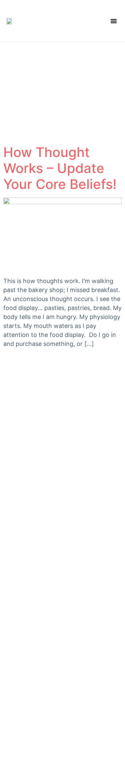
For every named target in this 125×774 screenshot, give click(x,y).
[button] (114, 21)
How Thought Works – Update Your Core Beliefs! (60, 168)
